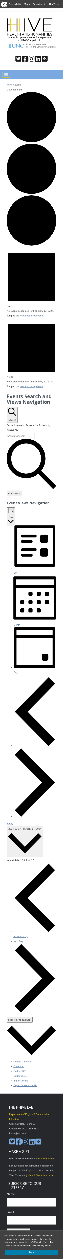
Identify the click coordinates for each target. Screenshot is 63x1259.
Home (9, 84)
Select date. (13, 860)
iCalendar (18, 1066)
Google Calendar (22, 1061)
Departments (39, 4)
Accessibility (15, 4)
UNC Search (55, 4)
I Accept (32, 1252)
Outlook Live (20, 1076)
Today (10, 823)
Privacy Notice (44, 1245)
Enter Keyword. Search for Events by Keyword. (29, 427)
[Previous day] (34, 745)
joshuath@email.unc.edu (39, 1175)
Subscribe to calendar (19, 1019)
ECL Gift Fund (45, 1158)
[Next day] (34, 816)
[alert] (31, 282)
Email (10, 1212)
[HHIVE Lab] (30, 30)
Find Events (14, 493)
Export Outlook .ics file (25, 1085)
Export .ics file (20, 1080)
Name (11, 1194)
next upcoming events (31, 315)
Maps (27, 4)
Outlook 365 (19, 1071)
